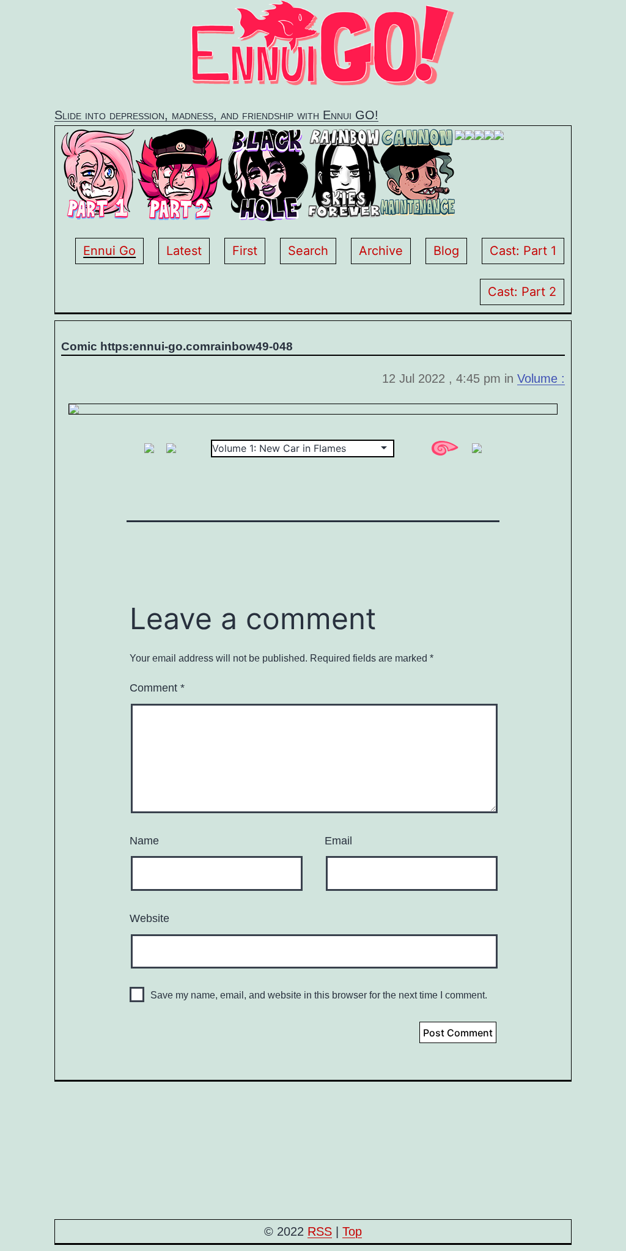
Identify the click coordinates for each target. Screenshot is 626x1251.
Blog (446, 250)
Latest (184, 250)
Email (338, 841)
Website (149, 918)
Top (352, 1231)
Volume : (541, 378)
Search (308, 250)
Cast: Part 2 (522, 291)
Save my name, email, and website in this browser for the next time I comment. (318, 995)
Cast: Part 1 (523, 250)
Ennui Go (109, 250)
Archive (381, 250)
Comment (157, 688)
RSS (319, 1231)
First (244, 250)
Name (144, 841)
